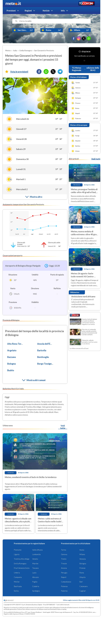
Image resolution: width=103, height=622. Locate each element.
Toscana (35, 568)
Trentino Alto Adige (21, 559)
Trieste (64, 563)
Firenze (82, 568)
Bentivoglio (43, 357)
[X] (84, 38)
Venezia (82, 559)
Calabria (35, 586)
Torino (63, 550)
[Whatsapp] (46, 71)
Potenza (64, 586)
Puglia (34, 582)
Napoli (63, 577)
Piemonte (17, 550)
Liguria (16, 554)
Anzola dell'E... (44, 343)
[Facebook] (74, 38)
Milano (82, 554)
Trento (63, 559)
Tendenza (10, 472)
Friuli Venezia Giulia (21, 568)
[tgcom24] (87, 3)
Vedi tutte (62, 426)
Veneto (35, 559)
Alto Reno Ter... (15, 343)
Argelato (11, 350)
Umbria (17, 573)
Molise (16, 582)
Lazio (34, 573)
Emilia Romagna (20, 563)
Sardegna (36, 591)
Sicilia (16, 591)
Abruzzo (35, 577)
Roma (81, 573)
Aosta (81, 550)
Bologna (11, 363)
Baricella (41, 350)
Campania (18, 577)
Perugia (64, 573)
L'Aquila (82, 577)
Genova (64, 554)
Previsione (76, 185)
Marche (35, 563)
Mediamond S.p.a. (19, 612)
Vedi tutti (95, 159)
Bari (81, 582)
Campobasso (66, 582)
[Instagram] (79, 38)
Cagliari (82, 591)
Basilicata (18, 586)
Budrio (10, 370)
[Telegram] (60, 71)
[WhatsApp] (89, 38)
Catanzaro (83, 586)
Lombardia (36, 554)
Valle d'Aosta (37, 550)
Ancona (64, 568)
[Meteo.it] (13, 3)
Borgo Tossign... (45, 363)
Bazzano (11, 357)
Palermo (64, 591)
